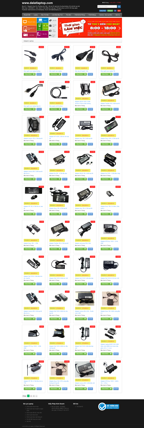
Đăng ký (110, 10)
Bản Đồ (54, 20)
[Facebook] (115, 11)
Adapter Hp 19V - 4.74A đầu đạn (58, 173)
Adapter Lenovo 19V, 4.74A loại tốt (33, 138)
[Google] (119, 11)
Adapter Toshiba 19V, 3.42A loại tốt (110, 103)
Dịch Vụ (118, 15)
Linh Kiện (32, 35)
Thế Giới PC (80, 406)
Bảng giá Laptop (32, 22)
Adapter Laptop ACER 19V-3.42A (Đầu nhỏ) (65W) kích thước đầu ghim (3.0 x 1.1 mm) (110, 346)
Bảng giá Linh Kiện (31, 28)
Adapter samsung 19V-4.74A (83, 243)
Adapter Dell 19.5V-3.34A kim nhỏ (58, 278)
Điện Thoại (39, 28)
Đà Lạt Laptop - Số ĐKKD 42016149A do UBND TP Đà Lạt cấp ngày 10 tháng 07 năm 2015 (60, 408)
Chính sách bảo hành (32, 415)
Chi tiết (39, 74)
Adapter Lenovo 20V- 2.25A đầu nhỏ (85, 383)
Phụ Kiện (68, 15)
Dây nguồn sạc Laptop (55, 71)
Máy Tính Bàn (45, 15)
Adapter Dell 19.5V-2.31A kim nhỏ (110, 278)
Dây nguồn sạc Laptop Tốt (108, 71)
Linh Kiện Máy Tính (57, 15)
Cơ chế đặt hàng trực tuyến (34, 419)
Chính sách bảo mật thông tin (34, 417)
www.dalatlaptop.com (37, 2)
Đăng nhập (102, 10)
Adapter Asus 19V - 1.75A (31, 243)
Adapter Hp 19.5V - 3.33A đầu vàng (110, 173)
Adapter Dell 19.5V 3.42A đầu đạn (84, 278)
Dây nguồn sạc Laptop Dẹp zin (32, 106)
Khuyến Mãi (27, 15)
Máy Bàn (45, 34)
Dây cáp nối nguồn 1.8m (81, 71)
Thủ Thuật (54, 30)
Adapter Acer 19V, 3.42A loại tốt (83, 138)
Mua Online (28, 74)
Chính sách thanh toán (33, 406)
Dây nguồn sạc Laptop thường (32, 71)
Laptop (36, 15)
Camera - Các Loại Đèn (106, 15)
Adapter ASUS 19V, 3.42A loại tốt (84, 173)
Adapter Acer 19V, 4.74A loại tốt (83, 208)
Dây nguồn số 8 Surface (56, 106)
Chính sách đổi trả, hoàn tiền (34, 412)
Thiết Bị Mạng (92, 15)
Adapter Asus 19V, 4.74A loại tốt (58, 208)
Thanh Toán (53, 35)
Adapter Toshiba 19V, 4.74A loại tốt (58, 243)
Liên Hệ (29, 421)
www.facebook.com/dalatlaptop (36, 9)
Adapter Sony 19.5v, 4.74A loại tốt (110, 138)
